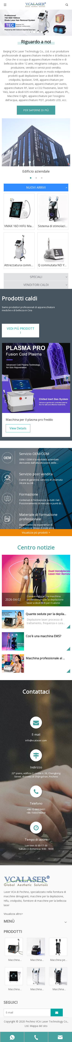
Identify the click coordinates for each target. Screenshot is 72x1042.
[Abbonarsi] (57, 1012)
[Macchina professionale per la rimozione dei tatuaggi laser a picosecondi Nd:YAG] (36, 946)
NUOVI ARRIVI (36, 187)
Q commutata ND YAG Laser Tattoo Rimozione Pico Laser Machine (53, 265)
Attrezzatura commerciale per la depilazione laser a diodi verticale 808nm (19, 265)
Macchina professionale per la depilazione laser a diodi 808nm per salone (14, 960)
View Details (18, 428)
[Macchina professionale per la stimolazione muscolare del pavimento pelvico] (58, 976)
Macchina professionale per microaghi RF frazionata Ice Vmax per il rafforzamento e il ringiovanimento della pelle (14, 989)
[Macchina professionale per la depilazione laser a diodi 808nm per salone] (14, 946)
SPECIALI (36, 277)
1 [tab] (30, 178)
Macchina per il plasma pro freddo (29, 420)
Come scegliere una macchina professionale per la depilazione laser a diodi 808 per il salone (45, 600)
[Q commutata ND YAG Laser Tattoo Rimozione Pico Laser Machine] (53, 247)
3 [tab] (41, 178)
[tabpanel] (36, 145)
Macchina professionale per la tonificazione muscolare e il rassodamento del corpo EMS (36, 989)
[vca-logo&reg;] (27, 880)
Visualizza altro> (13, 914)
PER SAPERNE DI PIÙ (36, 110)
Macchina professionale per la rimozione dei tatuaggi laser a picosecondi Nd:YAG (36, 960)
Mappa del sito (38, 1026)
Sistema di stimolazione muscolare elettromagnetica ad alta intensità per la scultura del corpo (53, 226)
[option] (36, 390)
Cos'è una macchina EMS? (43, 636)
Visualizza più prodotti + (36, 532)
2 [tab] (36, 178)
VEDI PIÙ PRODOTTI (20, 331)
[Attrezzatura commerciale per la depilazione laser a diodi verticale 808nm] (19, 247)
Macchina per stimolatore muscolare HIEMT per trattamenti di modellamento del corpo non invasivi (58, 960)
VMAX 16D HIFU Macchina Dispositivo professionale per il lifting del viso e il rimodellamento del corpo (19, 226)
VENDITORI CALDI (36, 285)
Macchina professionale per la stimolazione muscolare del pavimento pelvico (58, 989)
